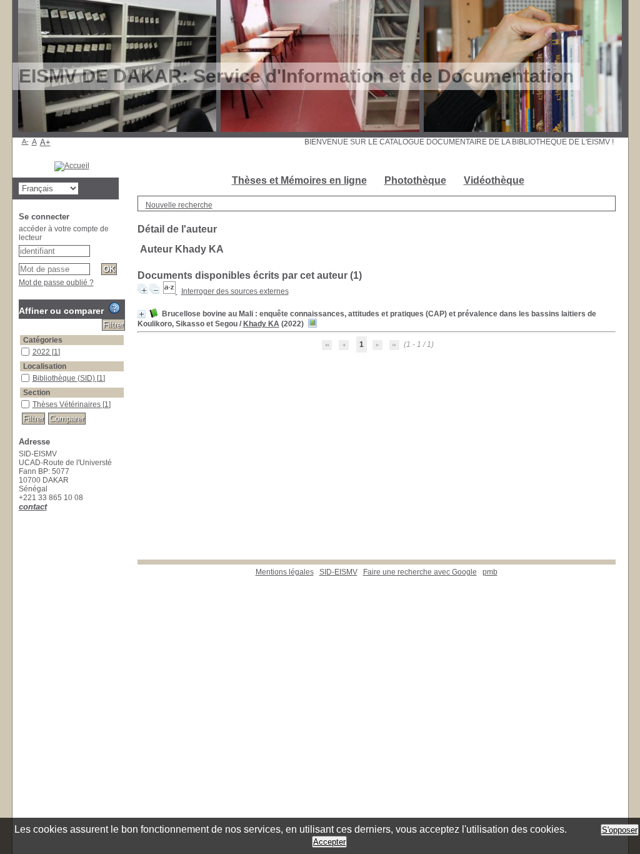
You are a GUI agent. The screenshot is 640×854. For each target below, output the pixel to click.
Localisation (44, 366)
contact (33, 506)
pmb (490, 572)
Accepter (329, 841)
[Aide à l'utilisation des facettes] (114, 308)
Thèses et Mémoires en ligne (299, 180)
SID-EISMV (338, 572)
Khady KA (261, 323)
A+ (45, 142)
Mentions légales (285, 572)
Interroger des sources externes (235, 291)
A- (25, 141)
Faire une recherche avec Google (420, 572)
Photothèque (415, 180)
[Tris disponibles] (170, 291)
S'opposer (620, 830)
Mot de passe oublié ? (56, 282)
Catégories (42, 340)
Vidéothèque (494, 180)
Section (36, 392)
